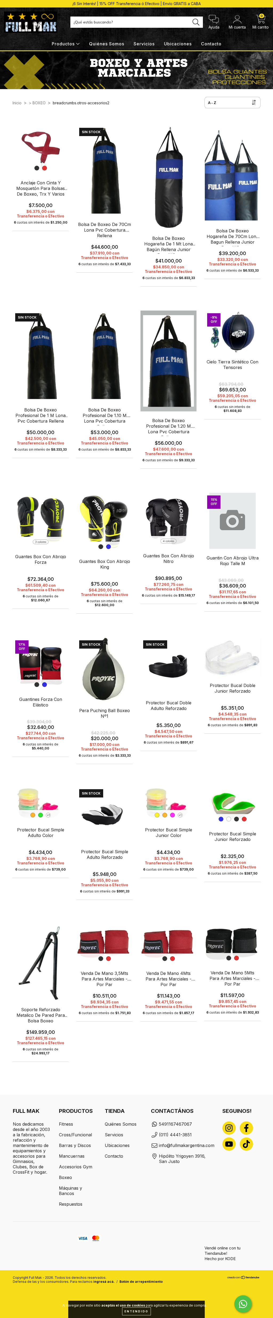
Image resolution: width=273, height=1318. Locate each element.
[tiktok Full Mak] (246, 1144)
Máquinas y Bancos (70, 1190)
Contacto (211, 43)
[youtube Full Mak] (229, 1144)
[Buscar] (196, 22)
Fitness (66, 1124)
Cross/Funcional (75, 1134)
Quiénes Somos (106, 43)
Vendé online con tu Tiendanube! (222, 1250)
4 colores (168, 541)
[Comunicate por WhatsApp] (243, 1304)
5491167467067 (175, 1124)
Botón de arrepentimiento (141, 1290)
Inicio (17, 103)
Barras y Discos (75, 1145)
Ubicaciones (178, 43)
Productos (64, 43)
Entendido (136, 1311)
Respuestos (70, 1204)
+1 (48, 815)
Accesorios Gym (75, 1166)
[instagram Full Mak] (229, 1128)
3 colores (40, 541)
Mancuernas (72, 1156)
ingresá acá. (104, 1290)
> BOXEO (37, 103)
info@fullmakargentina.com (186, 1145)
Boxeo (65, 1177)
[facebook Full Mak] (246, 1128)
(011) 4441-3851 (175, 1134)
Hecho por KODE (220, 1258)
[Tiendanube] (243, 1287)
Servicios (144, 43)
